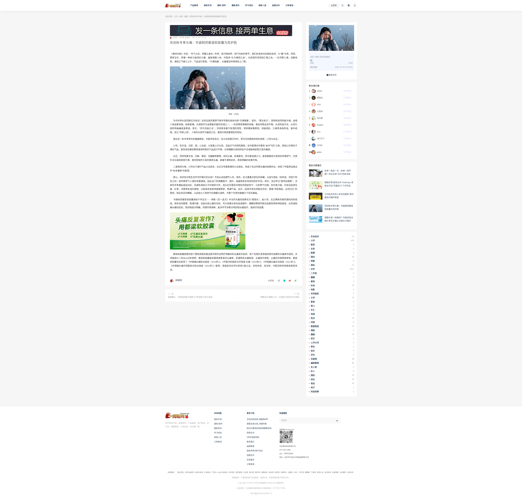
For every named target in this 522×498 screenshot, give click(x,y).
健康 (186, 16)
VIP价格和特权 (253, 437)
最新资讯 (218, 428)
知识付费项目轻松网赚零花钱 (259, 428)
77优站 (214, 472)
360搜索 (343, 472)
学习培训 (218, 433)
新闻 (181, 16)
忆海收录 (207, 472)
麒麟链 (307, 472)
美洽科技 (327, 472)
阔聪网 (178, 280)
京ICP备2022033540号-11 (261, 493)
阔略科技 (264, 472)
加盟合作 (250, 455)
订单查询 (218, 442)
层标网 (271, 472)
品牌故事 (250, 446)
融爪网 (251, 472)
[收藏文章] (279, 281)
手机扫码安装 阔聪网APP (257, 419)
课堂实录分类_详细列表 (257, 424)
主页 (176, 16)
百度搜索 (335, 472)
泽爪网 (301, 472)
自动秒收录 (199, 472)
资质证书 (250, 433)
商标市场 (218, 419)
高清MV (284, 472)
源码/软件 (218, 424)
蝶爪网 (257, 472)
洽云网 (245, 472)
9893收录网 (189, 472)
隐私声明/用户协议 (255, 451)
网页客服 (239, 472)
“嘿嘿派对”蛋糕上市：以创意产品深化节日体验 (279, 297)
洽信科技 (350, 472)
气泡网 (313, 472)
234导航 (231, 472)
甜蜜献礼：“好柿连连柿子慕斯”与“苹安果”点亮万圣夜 (190, 297)
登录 (335, 5)
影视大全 (320, 472)
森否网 (277, 472)
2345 (296, 472)
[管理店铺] (233, 30)
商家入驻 (218, 437)
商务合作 (332, 75)
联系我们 (250, 442)
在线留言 (250, 460)
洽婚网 (290, 472)
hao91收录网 (222, 472)
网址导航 (180, 472)
